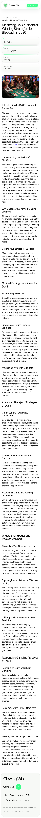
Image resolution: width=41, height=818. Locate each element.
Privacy (14, 811)
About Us (7, 811)
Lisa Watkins (7, 42)
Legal (27, 811)
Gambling (15, 18)
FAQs (28, 795)
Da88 (14, 145)
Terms (21, 811)
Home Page (9, 795)
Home (4, 18)
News (9, 18)
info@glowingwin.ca (12, 800)
